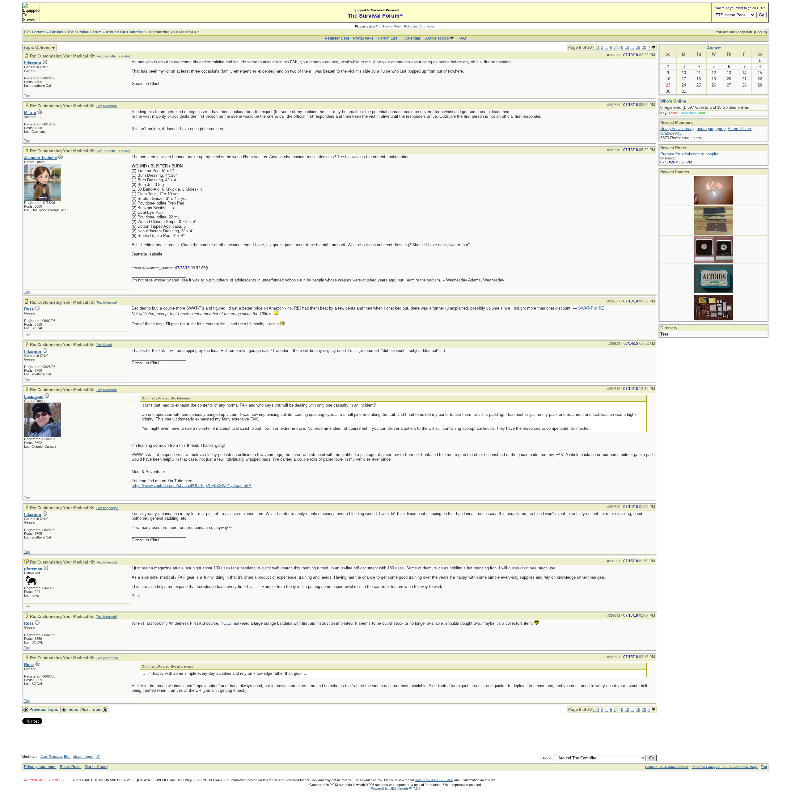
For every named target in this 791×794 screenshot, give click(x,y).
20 (644, 47)
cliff (97, 756)
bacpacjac (33, 396)
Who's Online (673, 101)
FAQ (462, 38)
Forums (56, 32)
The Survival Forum (84, 32)
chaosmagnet (83, 756)
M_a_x (30, 112)
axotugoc (705, 128)
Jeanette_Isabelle (40, 157)
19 (638, 47)
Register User (337, 38)
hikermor (32, 63)
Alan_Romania (51, 756)
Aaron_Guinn (739, 128)
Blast (67, 756)
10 (627, 47)
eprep (720, 128)
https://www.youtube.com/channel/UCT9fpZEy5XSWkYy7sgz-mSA (192, 485)
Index (72, 709)
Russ (29, 309)
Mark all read (96, 767)
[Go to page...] (653, 47)
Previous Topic (43, 709)
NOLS (226, 623)
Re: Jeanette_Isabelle (113, 56)
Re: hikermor (106, 106)
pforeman (33, 569)
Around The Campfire (124, 32)
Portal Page (363, 38)
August (714, 48)
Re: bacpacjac (107, 508)
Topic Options (37, 47)
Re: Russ (104, 345)
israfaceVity (671, 133)
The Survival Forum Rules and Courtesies (405, 26)
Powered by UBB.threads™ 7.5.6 (396, 788)
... (606, 47)
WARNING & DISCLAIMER (434, 780)
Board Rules (71, 767)
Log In (760, 32)
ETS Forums (35, 32)
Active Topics (437, 38)
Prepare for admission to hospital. (690, 154)
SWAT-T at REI (592, 308)
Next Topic (92, 709)
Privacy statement (40, 767)
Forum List (387, 38)
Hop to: (546, 758)
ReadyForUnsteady (677, 128)
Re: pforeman (107, 658)
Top (27, 95)
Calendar (412, 38)
